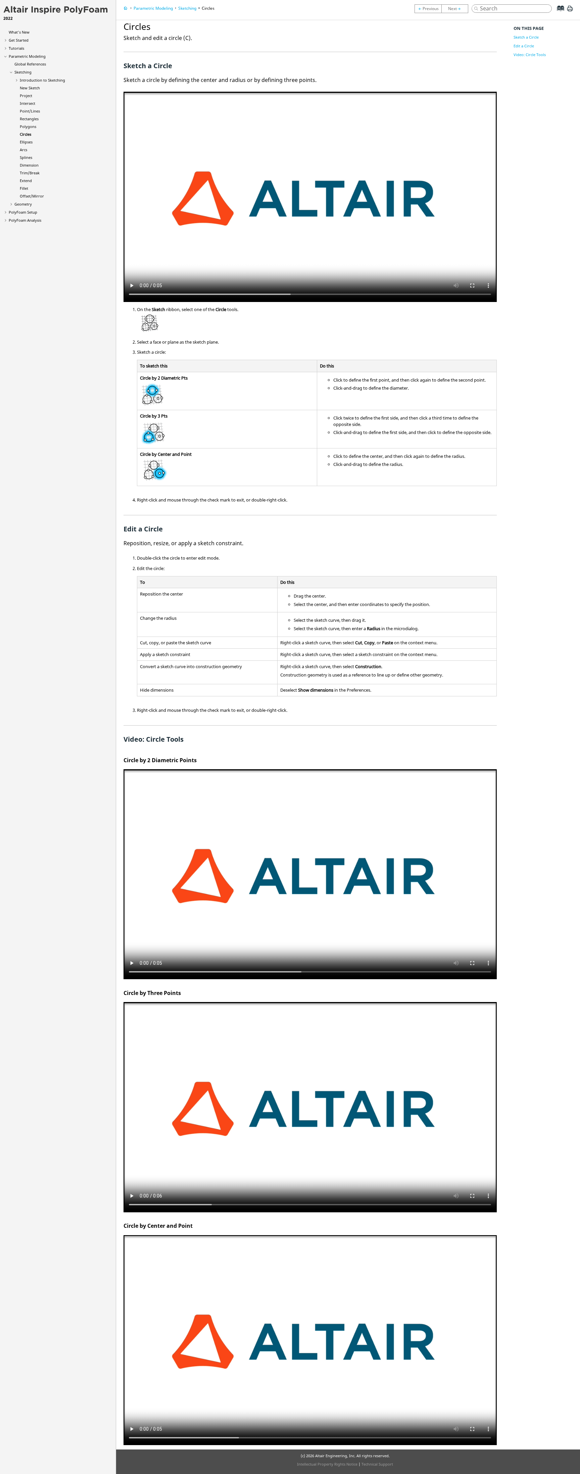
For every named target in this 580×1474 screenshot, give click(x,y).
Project (26, 95)
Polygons (28, 126)
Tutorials (16, 48)
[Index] (558, 13)
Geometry (23, 204)
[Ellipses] (456, 8)
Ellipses (26, 141)
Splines (26, 157)
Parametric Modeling (27, 56)
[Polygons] (428, 8)
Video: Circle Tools (530, 54)
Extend (26, 180)
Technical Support (377, 1464)
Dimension (29, 165)
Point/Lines (30, 111)
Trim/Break (30, 172)
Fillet (24, 188)
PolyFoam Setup (23, 212)
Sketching (23, 72)
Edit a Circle (524, 45)
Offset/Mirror (32, 196)
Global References (30, 64)
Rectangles (29, 118)
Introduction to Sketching (42, 80)
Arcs (23, 149)
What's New (19, 32)
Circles (25, 134)
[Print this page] (570, 11)
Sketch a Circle (526, 37)
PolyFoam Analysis (25, 220)
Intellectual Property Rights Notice (327, 1464)
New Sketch (30, 87)
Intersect (27, 103)
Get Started (19, 40)
